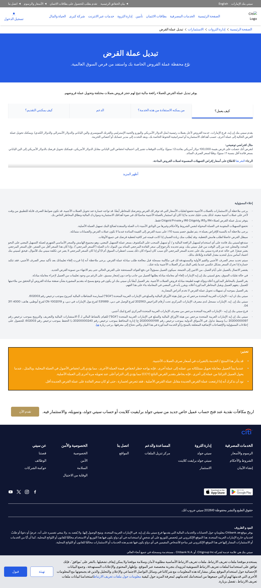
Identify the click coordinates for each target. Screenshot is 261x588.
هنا (97, 324)
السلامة (82, 468)
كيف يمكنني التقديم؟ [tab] (39, 110)
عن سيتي (39, 445)
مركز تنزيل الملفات (157, 453)
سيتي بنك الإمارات (242, 3)
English (223, 3)
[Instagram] (26, 491)
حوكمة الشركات (35, 468)
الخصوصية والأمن (74, 445)
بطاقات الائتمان (156, 16)
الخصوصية (80, 453)
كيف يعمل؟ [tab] (222, 111)
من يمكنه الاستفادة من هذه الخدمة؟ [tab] (161, 110)
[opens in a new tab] (241, 491)
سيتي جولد (204, 453)
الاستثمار (205, 468)
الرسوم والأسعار (242, 453)
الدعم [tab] (100, 110)
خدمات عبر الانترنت (101, 16)
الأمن (84, 460)
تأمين (139, 16)
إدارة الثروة (124, 16)
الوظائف (40, 460)
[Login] (13, 13)
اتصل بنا (13, 3)
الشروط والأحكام (241, 460)
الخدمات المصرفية (182, 16)
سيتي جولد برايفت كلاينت (194, 460)
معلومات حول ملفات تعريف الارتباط (117, 576)
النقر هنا (240, 160)
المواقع (124, 453)
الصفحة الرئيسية (209, 16)
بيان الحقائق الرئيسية (113, 3)
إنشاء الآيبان (245, 468)
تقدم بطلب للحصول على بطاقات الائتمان (73, 3)
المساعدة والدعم (157, 445)
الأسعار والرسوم (33, 3)
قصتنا (42, 453)
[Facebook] (35, 491)
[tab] (182, 16)
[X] (18, 491)
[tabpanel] (130, 153)
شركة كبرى (77, 16)
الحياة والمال (57, 16)
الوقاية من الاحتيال (75, 475)
